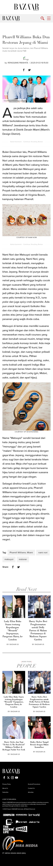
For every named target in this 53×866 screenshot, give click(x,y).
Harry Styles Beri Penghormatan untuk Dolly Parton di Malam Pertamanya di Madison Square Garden (38, 630)
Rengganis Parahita (18, 63)
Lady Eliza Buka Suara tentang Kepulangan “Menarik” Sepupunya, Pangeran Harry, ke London (13, 630)
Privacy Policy (6, 784)
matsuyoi (9, 559)
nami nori (42, 552)
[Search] (42, 18)
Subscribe (5, 792)
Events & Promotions (34, 784)
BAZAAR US (14, 644)
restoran (23, 559)
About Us (5, 788)
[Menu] (49, 18)
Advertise (30, 792)
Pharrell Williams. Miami (21, 552)
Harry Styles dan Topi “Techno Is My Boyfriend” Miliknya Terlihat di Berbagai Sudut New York (13, 746)
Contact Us (31, 788)
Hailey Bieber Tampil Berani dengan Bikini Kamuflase (39, 744)
